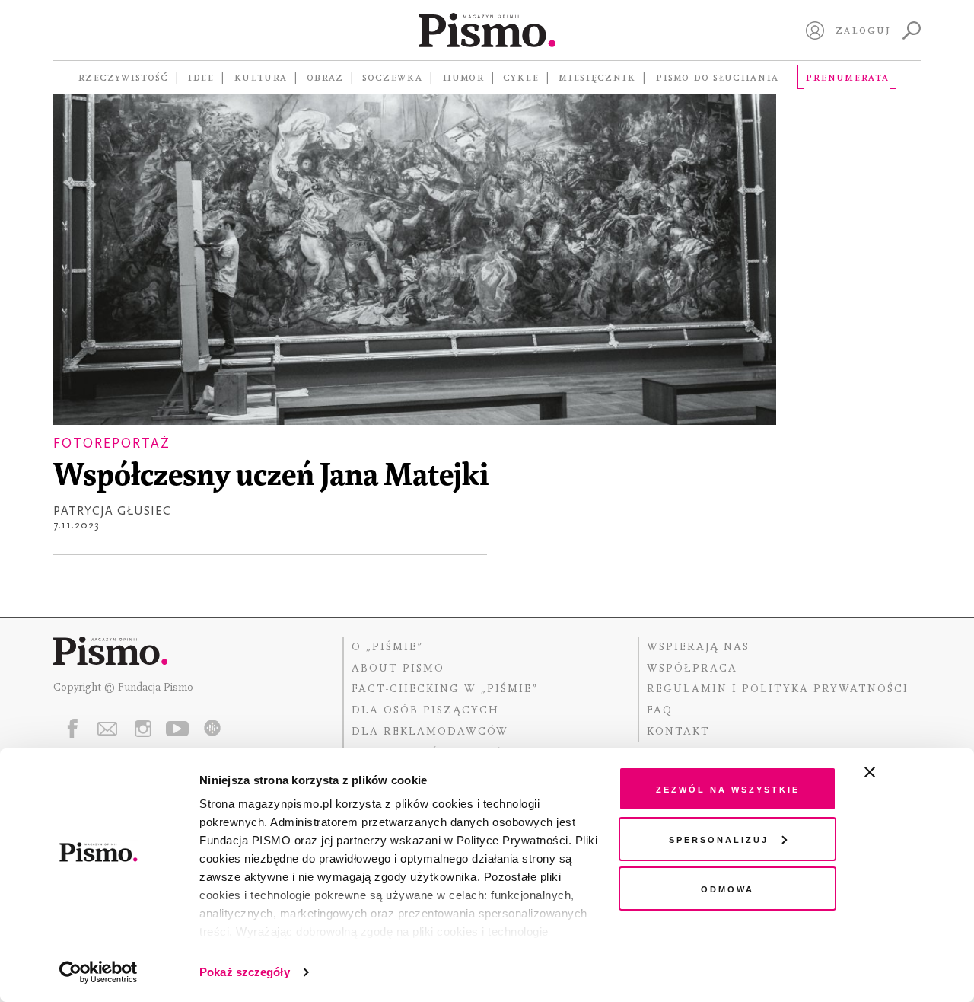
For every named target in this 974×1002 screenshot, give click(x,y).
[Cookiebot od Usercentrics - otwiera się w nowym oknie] (98, 972)
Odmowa (727, 888)
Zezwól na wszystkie (728, 788)
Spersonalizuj (719, 838)
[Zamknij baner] (910, 772)
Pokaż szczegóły (244, 971)
